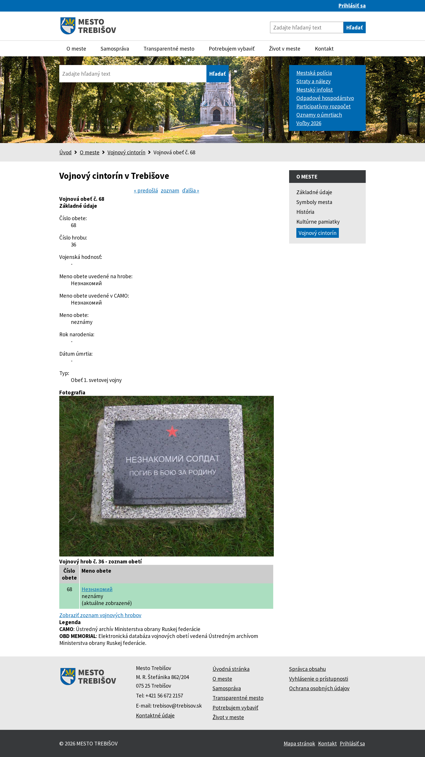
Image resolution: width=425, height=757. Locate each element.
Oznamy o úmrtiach (319, 114)
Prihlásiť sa (352, 5)
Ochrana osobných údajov (319, 688)
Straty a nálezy (313, 81)
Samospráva (115, 48)
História (305, 211)
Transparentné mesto (168, 48)
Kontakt (324, 48)
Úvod (65, 152)
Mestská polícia (314, 72)
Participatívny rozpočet (323, 106)
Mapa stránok (299, 743)
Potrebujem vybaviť (231, 48)
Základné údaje (314, 192)
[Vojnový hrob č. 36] (166, 554)
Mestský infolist (314, 89)
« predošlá (146, 190)
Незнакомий (97, 589)
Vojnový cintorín (126, 152)
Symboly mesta (314, 201)
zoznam (170, 190)
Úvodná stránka (231, 668)
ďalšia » (190, 190)
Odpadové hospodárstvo (325, 97)
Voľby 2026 (308, 123)
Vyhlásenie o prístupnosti (318, 678)
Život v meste (284, 48)
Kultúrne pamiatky (318, 221)
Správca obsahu (307, 668)
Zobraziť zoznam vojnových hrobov (100, 615)
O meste (76, 48)
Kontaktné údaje (155, 715)
